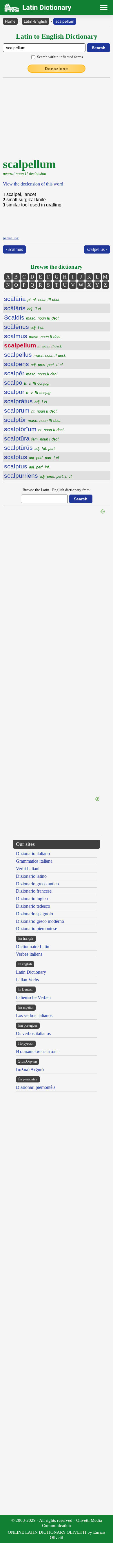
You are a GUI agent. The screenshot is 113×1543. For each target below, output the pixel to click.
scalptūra (32, 438)
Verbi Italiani (27, 868)
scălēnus (24, 326)
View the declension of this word (33, 183)
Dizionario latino (31, 876)
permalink (11, 238)
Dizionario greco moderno (40, 921)
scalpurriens (38, 475)
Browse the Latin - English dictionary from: (57, 490)
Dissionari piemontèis (35, 1087)
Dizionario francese (34, 891)
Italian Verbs (27, 979)
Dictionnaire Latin (32, 946)
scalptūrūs (30, 447)
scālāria (32, 298)
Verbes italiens (29, 954)
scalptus (32, 457)
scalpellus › (97, 249)
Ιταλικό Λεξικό (30, 1069)
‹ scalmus (14, 249)
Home (10, 21)
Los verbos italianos (34, 1015)
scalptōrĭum (34, 429)
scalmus (32, 336)
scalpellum (64, 21)
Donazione (56, 68)
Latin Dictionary (31, 972)
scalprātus (26, 401)
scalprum (31, 410)
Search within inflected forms (60, 57)
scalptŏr (32, 419)
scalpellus (35, 354)
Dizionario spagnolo (34, 913)
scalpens (34, 364)
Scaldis (32, 317)
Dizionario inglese (32, 898)
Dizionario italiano (33, 853)
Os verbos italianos (33, 1033)
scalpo (27, 382)
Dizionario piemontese (36, 928)
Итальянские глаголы (37, 1051)
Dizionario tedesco (33, 906)
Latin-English (35, 21)
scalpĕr (31, 373)
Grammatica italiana (34, 861)
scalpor (28, 391)
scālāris (23, 308)
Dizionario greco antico (37, 883)
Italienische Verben (33, 997)
